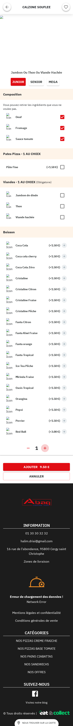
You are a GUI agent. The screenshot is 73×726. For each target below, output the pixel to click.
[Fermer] (7, 7)
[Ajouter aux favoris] (66, 7)
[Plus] (64, 245)
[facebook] (35, 694)
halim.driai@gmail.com (37, 541)
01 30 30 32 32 (36, 533)
